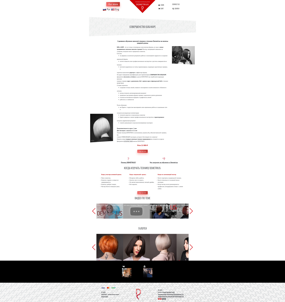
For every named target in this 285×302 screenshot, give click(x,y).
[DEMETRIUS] (138, 294)
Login (162, 5)
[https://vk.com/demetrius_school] (123, 266)
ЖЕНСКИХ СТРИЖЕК (130, 77)
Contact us (176, 4)
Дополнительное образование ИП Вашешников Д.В (171, 294)
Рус (108, 9)
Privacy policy (104, 296)
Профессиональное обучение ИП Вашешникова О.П (171, 296)
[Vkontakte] (126, 272)
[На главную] (142, 6)
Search (176, 8)
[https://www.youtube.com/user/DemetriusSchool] (144, 266)
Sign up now (142, 151)
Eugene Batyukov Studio (169, 292)
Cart (162, 8)
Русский (163, 299)
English (159, 299)
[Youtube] (147, 272)
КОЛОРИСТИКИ (128, 141)
